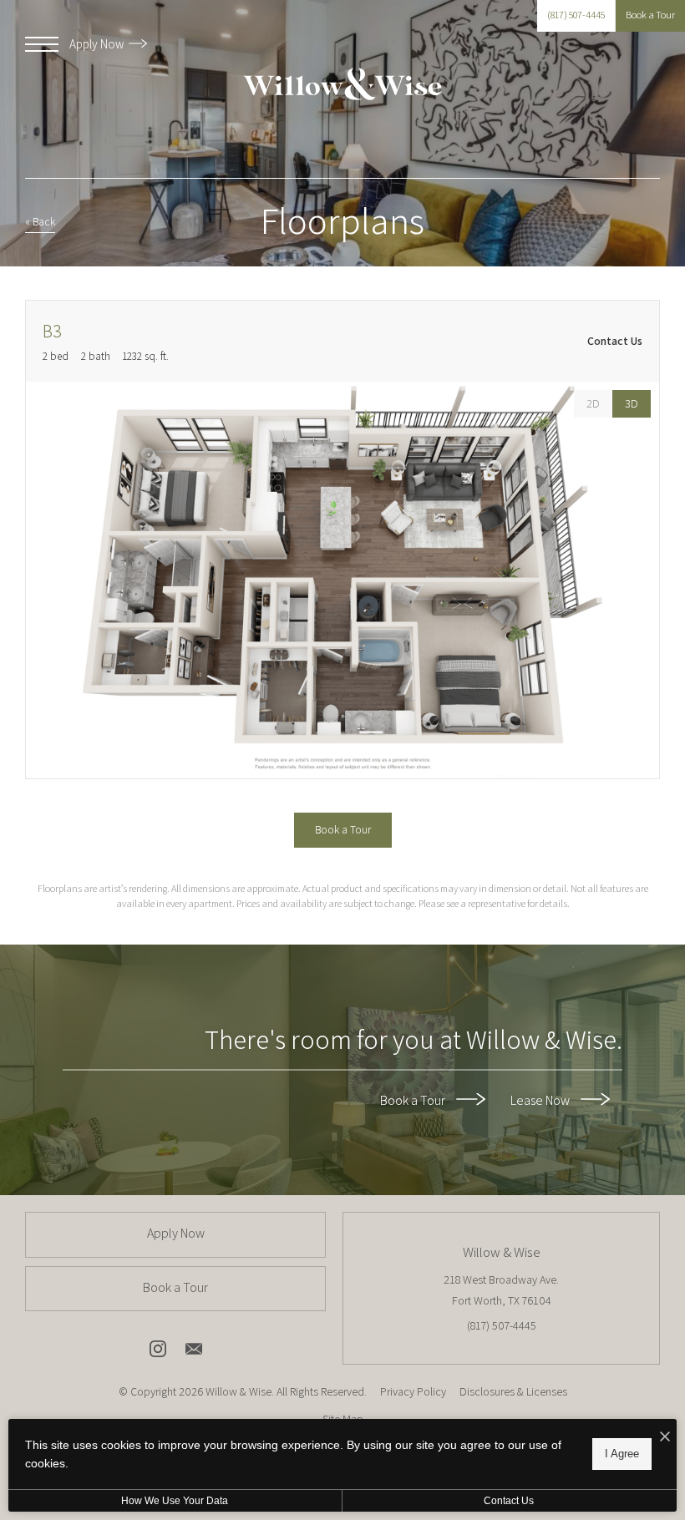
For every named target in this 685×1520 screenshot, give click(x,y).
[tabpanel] (342, 580)
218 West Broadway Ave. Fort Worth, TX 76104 (501, 1290)
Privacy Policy (413, 1391)
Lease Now (541, 1100)
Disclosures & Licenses (513, 1391)
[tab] (593, 404)
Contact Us (509, 1501)
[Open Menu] (41, 44)
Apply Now (97, 44)
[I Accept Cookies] (665, 1438)
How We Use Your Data (174, 1501)
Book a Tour (414, 1100)
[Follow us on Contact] (193, 1352)
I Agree (622, 1453)
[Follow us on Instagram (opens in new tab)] (158, 1352)
